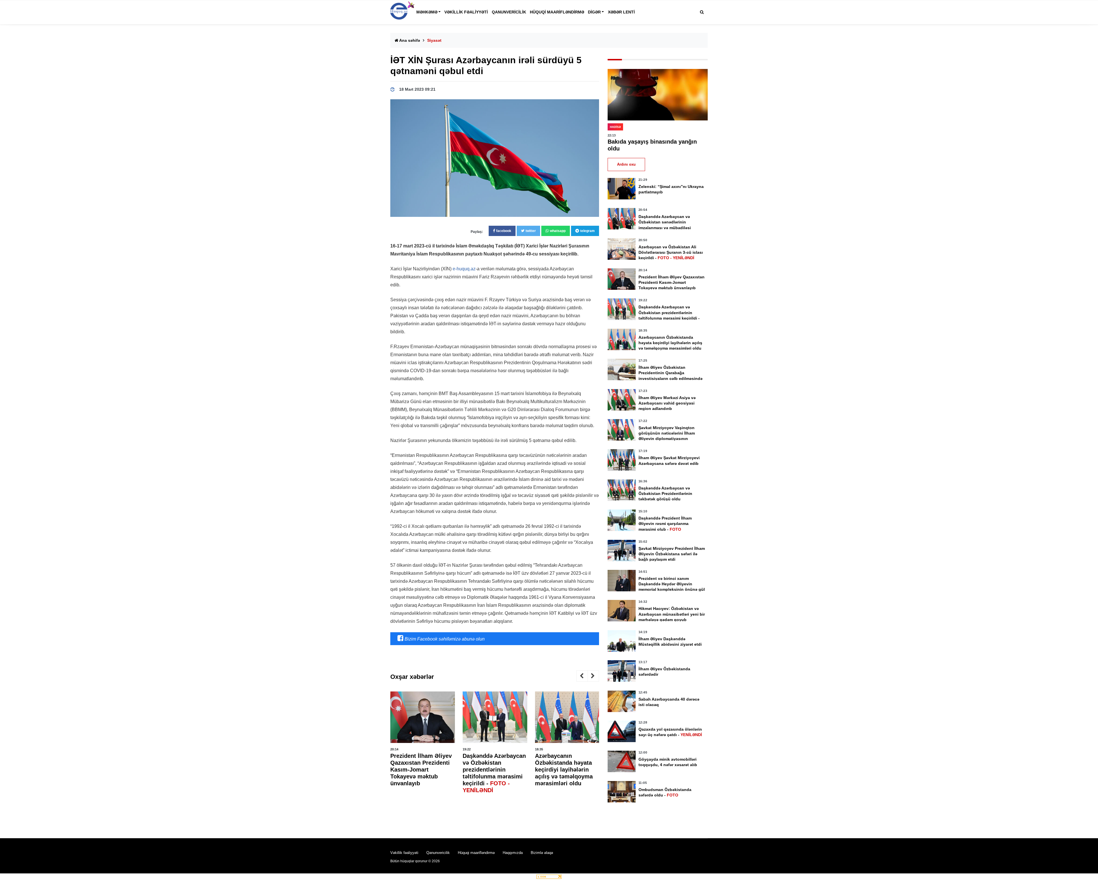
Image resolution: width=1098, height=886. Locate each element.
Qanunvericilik (509, 12)
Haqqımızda (513, 853)
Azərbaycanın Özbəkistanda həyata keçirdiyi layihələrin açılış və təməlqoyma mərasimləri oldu (564, 769)
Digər (594, 12)
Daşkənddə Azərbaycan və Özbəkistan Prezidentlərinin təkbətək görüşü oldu (665, 493)
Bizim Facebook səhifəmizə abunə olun (444, 639)
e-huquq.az (464, 268)
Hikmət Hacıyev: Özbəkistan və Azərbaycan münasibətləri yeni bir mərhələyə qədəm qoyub (671, 614)
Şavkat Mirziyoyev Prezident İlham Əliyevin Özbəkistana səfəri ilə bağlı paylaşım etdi (671, 554)
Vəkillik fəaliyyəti (466, 12)
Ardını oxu (626, 164)
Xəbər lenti (621, 12)
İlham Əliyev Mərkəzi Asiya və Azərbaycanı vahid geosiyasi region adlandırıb (667, 403)
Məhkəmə (426, 12)
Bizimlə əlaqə (542, 853)
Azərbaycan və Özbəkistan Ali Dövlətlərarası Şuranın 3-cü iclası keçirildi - (670, 252)
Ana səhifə (409, 40)
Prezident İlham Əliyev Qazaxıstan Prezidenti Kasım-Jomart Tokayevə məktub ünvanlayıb (421, 769)
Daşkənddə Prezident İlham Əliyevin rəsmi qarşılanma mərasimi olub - (665, 523)
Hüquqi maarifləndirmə (557, 12)
